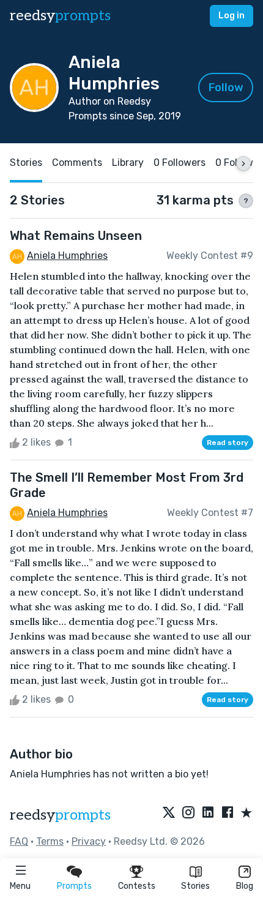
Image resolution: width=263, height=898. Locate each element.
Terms (50, 841)
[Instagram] (188, 813)
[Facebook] (227, 813)
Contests (136, 886)
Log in (231, 15)
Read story (227, 442)
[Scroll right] (243, 163)
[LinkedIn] (208, 813)
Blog (244, 886)
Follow (226, 87)
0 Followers (180, 162)
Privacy (89, 841)
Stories (195, 886)
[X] (168, 813)
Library (128, 162)
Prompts (74, 886)
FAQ (19, 841)
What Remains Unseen (76, 235)
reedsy (60, 15)
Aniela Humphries (67, 255)
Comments (77, 162)
